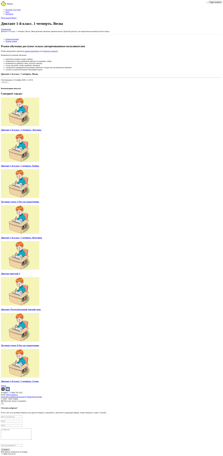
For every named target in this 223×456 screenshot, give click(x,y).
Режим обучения (12, 39)
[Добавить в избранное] (8, 82)
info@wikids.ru (12, 395)
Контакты (9, 14)
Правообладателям (34, 397)
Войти (13, 18)
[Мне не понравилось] (5, 82)
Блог (7, 12)
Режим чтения (11, 41)
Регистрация (6, 18)
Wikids (3, 386)
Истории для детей (13, 10)
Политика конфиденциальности (13, 397)
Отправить (5, 450)
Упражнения (6, 29)
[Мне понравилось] (2, 82)
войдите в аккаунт (50, 51)
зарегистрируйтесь (32, 51)
